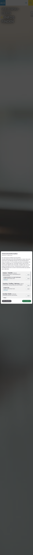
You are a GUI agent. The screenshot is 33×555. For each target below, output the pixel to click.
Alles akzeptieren (26, 301)
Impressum (4, 255)
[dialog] (16, 277)
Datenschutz (9, 255)
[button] (26, 274)
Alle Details (5, 279)
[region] (16, 284)
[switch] (27, 275)
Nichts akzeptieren (7, 301)
